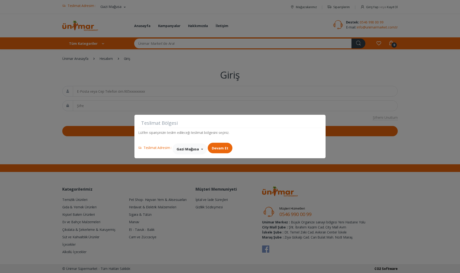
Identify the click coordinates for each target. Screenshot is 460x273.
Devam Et (220, 148)
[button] (189, 148)
